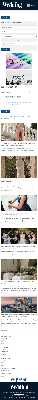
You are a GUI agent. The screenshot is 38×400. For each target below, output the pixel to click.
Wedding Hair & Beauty (6, 355)
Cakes (2, 341)
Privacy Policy (18, 395)
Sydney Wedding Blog (29, 397)
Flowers (2, 343)
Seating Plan (3, 360)
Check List (3, 363)
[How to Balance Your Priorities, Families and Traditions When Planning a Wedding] (19, 236)
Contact (2, 375)
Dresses (2, 340)
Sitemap (2, 376)
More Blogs (4, 330)
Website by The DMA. (19, 394)
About (2, 371)
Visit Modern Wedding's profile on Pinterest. (18, 116)
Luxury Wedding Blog (18, 397)
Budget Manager (16, 102)
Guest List (24, 102)
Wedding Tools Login (5, 370)
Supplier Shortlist (15, 104)
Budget (2, 365)
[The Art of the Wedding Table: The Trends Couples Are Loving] (19, 269)
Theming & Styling (5, 344)
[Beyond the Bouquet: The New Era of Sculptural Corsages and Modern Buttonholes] (19, 203)
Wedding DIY (3, 354)
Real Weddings (4, 338)
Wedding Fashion (4, 351)
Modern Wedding (19, 387)
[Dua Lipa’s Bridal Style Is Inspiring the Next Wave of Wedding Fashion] (19, 167)
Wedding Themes (4, 352)
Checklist (8, 102)
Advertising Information (6, 373)
